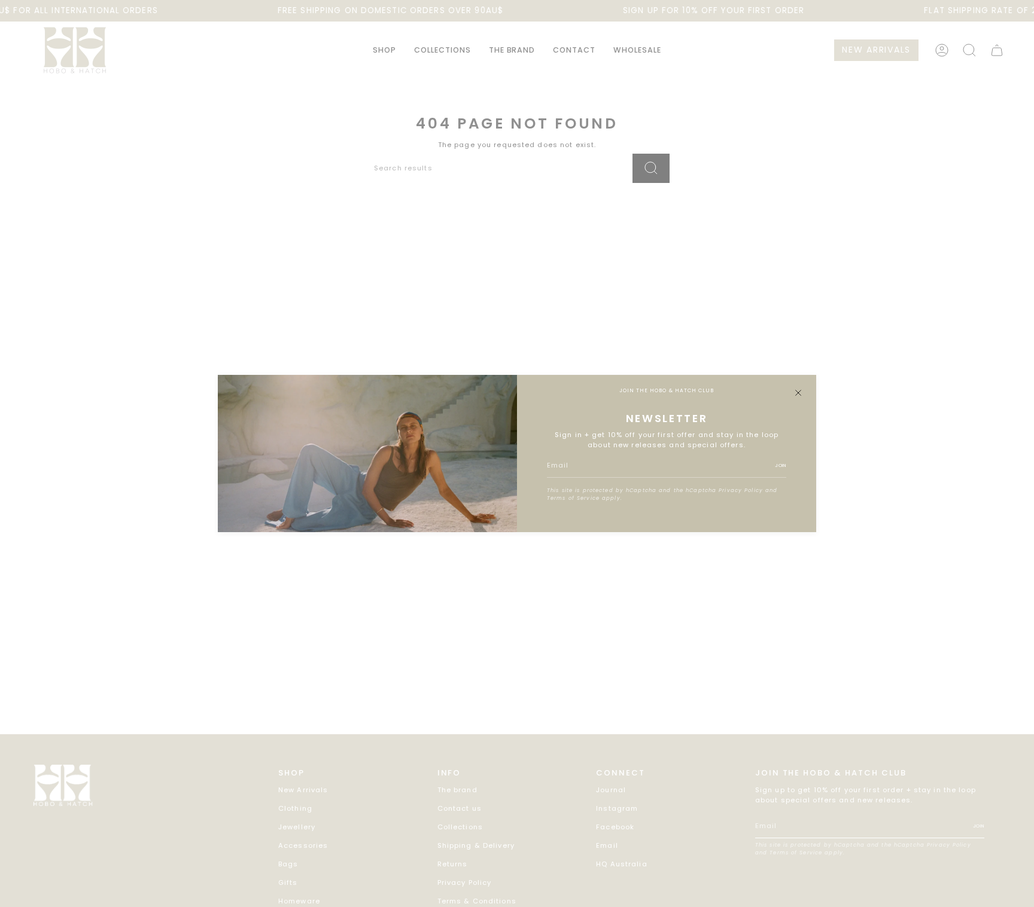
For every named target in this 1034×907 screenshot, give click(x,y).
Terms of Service (573, 498)
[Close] (798, 393)
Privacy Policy (741, 490)
